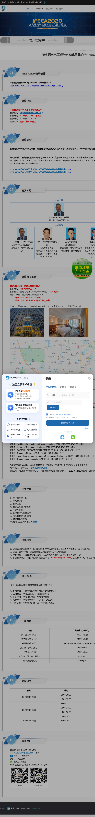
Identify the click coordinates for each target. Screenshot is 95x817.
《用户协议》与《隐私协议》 (62, 414)
